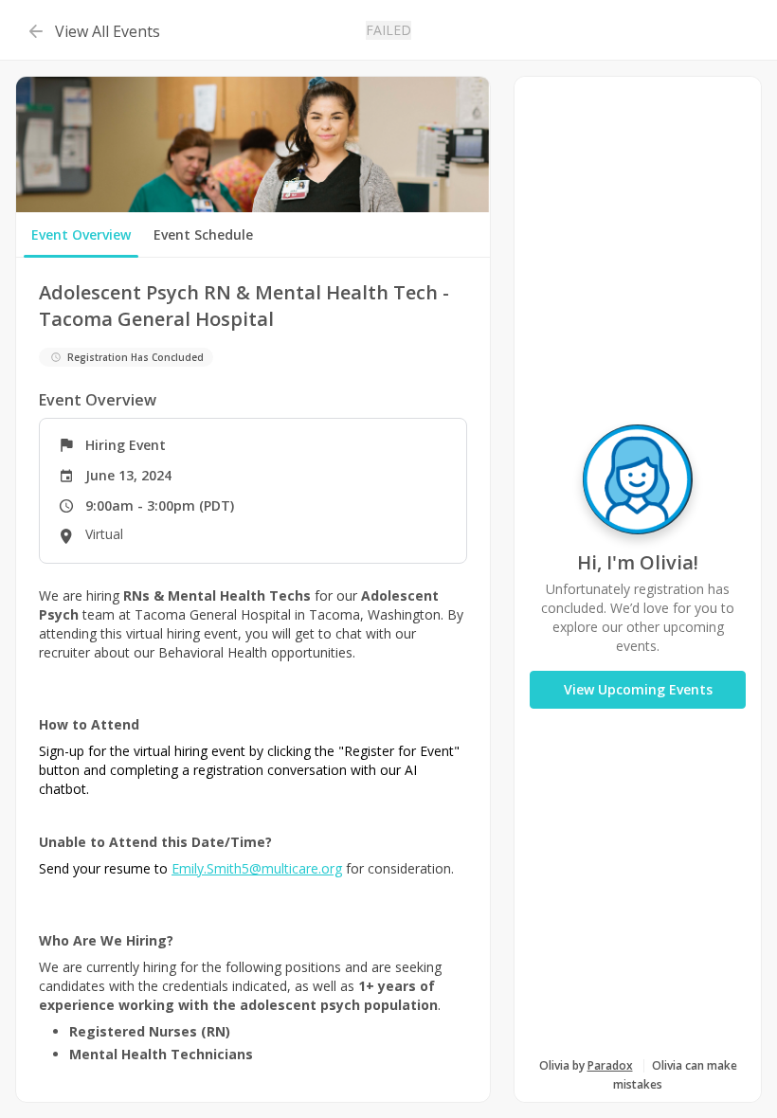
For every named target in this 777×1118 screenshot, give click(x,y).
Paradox (610, 1065)
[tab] (81, 235)
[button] (91, 30)
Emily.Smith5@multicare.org (257, 868)
